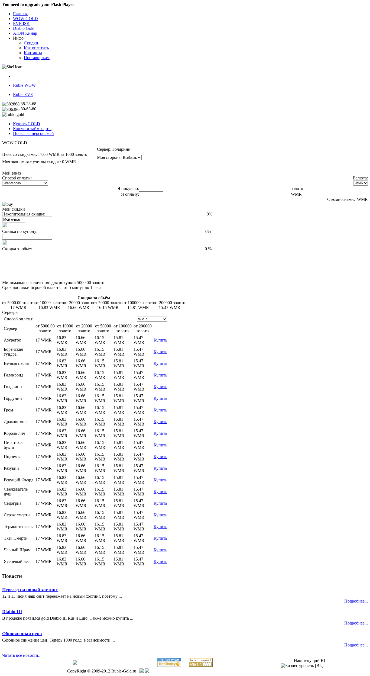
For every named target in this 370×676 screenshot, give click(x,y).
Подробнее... (356, 601)
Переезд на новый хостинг (30, 589)
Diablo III (12, 611)
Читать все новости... (21, 655)
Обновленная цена (22, 633)
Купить (160, 340)
